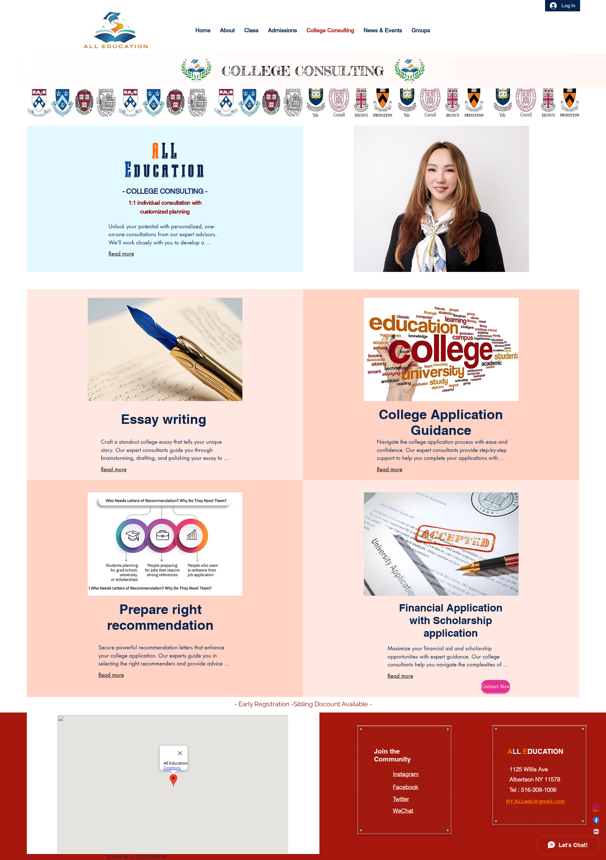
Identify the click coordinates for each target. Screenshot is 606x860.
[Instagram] (596, 808)
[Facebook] (596, 820)
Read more (121, 253)
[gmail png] (596, 831)
